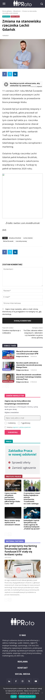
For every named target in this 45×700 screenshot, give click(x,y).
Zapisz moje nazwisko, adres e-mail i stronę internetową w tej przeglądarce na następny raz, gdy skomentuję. (21, 311)
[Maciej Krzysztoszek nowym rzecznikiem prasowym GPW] (8, 354)
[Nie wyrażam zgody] (42, 693)
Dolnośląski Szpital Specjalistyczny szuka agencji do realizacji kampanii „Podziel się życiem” (32, 524)
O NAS (22, 635)
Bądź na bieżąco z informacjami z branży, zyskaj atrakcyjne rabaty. (21, 408)
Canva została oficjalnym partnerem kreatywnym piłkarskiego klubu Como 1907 (12, 498)
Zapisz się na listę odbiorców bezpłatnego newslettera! (18, 402)
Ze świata (6, 369)
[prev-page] (3, 386)
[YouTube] (36, 681)
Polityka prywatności (27, 696)
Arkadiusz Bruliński (15, 238)
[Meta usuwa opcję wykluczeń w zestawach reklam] (13, 513)
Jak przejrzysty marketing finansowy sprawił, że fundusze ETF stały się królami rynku (21, 550)
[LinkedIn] (9, 681)
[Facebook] (4, 74)
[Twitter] (10, 74)
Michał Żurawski (8, 241)
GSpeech (39, 86)
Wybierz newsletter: (12, 412)
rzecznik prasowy (21, 241)
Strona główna (7, 11)
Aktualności (17, 11)
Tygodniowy (25, 423)
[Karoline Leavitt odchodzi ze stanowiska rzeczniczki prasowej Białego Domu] (8, 366)
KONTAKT (22, 667)
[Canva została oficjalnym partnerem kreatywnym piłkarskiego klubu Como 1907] (13, 485)
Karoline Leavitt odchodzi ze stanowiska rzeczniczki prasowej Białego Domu (29, 365)
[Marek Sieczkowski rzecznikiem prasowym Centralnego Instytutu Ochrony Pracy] (8, 378)
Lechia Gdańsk (28, 238)
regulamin (15, 427)
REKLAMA (23, 661)
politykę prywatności (25, 427)
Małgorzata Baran (22, 356)
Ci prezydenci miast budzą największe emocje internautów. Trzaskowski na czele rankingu (32, 498)
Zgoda (13, 696)
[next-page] (7, 386)
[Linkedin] (15, 74)
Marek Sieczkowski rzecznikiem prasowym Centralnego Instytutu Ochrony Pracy (28, 377)
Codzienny (12, 423)
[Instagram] (22, 681)
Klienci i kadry (15, 16)
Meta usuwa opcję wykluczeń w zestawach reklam (12, 522)
